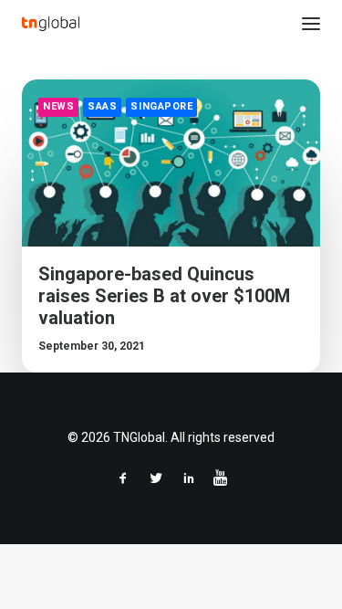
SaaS (102, 106)
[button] (311, 23)
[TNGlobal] (50, 23)
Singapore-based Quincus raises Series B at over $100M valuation (164, 296)
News (58, 106)
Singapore (161, 106)
